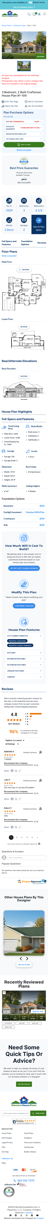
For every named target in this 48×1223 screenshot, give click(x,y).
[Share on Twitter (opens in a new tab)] (16, 771)
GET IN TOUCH (24, 1084)
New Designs (7, 1138)
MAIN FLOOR (35, 1023)
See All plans (24, 965)
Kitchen (11, 653)
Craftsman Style (19, 25)
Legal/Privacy (7, 1142)
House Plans (7, 25)
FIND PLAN (39, 1113)
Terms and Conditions (32, 1142)
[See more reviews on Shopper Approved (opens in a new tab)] (20, 771)
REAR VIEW (21, 1023)
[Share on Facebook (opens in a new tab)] (12, 771)
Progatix (40, 1218)
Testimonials (29, 1147)
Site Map (5, 1152)
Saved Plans (28, 1133)
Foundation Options (27, 243)
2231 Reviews (16, 724)
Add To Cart (26, 144)
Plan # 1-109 (38, 1011)
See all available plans (23, 7)
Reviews (42, 243)
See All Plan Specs (39, 228)
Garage (11, 677)
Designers (28, 1138)
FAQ (3, 1147)
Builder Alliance (30, 1152)
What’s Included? (24, 150)
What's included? (9, 255)
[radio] (34, 713)
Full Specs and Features (9, 243)
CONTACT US (7, 1158)
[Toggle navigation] (44, 14)
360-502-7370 (25, 1180)
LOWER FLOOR (8, 1027)
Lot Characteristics (17, 636)
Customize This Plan (24, 606)
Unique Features (15, 671)
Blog (3, 1163)
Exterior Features (16, 665)
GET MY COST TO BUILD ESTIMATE (24, 568)
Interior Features (16, 659)
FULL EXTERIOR (8, 1023)
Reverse (40, 56)
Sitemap (29, 1212)
